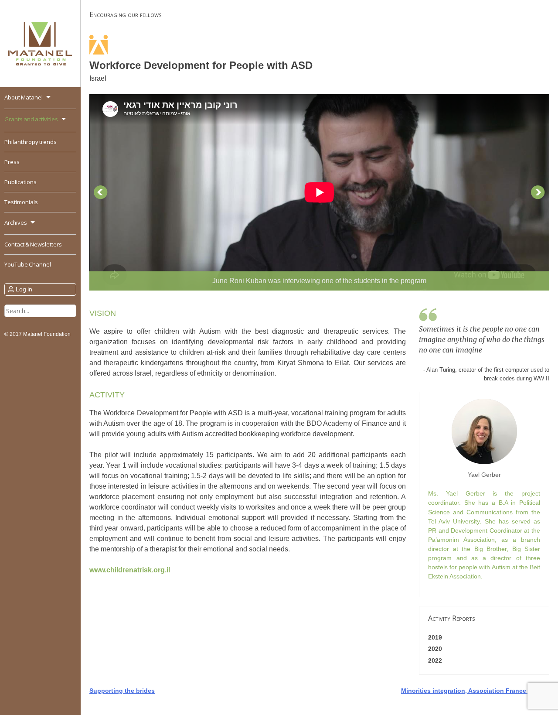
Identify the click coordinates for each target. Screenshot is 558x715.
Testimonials (21, 202)
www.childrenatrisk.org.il (129, 570)
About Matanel (23, 97)
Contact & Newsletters (33, 244)
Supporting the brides (122, 690)
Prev (101, 192)
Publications (20, 182)
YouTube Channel (27, 264)
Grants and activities (31, 119)
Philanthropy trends (30, 142)
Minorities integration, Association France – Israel (475, 690)
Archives (15, 222)
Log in (24, 289)
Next (538, 192)
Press (12, 162)
